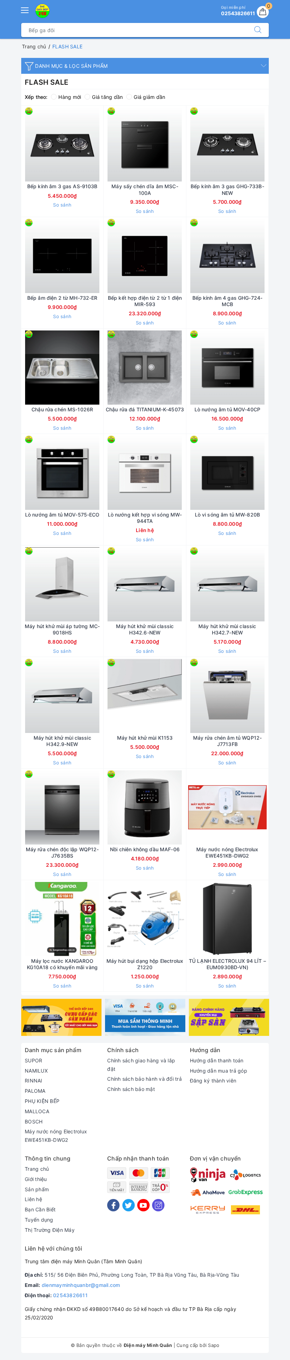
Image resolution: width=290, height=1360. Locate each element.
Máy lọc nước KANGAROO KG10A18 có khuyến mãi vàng (62, 964)
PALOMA (35, 1091)
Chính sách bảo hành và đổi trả (144, 1079)
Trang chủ (37, 1169)
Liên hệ (33, 1199)
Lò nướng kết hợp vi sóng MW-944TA (145, 518)
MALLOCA (37, 1111)
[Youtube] (143, 1205)
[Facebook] (113, 1205)
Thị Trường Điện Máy (50, 1230)
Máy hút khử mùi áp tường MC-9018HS (62, 629)
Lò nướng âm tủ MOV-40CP (227, 409)
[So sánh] (95, 144)
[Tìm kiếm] (258, 30)
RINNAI (33, 1081)
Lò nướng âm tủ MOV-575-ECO (62, 515)
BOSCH (33, 1122)
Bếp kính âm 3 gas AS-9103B (62, 186)
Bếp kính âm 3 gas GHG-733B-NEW (227, 189)
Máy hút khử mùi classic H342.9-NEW (62, 741)
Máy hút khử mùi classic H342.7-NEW (227, 629)
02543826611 (70, 1295)
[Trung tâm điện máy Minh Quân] (42, 11)
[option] (61, 1017)
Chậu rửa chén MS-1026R (62, 409)
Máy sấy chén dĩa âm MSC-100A (144, 189)
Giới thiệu (36, 1179)
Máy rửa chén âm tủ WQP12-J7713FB (227, 741)
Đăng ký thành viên (213, 1081)
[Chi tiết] (111, 473)
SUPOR (33, 1060)
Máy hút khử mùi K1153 (145, 738)
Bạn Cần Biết (40, 1209)
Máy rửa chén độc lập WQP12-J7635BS (62, 852)
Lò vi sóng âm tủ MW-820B (227, 515)
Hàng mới (69, 97)
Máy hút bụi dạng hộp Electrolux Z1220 (144, 964)
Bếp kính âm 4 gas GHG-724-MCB (227, 301)
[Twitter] (128, 1205)
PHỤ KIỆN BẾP (42, 1101)
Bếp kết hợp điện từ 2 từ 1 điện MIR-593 (145, 301)
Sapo (213, 1345)
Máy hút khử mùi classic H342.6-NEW (145, 629)
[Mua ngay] (29, 144)
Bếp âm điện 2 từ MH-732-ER (62, 298)
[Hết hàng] (194, 919)
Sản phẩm (37, 1189)
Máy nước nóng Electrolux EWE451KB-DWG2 (227, 852)
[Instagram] (158, 1205)
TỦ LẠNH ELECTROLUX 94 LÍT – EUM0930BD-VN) (227, 964)
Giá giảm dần (149, 97)
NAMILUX (36, 1071)
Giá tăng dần (107, 97)
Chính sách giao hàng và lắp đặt (141, 1064)
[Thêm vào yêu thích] (44, 144)
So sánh (62, 205)
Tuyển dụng (39, 1220)
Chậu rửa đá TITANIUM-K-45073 (145, 409)
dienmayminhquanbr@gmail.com (81, 1285)
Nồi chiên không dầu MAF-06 (145, 849)
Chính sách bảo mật (131, 1089)
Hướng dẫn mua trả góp (218, 1071)
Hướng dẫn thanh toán (217, 1060)
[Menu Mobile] (25, 9)
